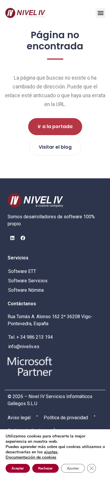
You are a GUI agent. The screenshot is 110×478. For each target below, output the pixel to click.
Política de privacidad (66, 417)
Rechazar (45, 468)
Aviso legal (19, 417)
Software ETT (22, 271)
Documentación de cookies (31, 457)
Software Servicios (28, 281)
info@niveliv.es (23, 346)
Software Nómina (26, 290)
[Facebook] (23, 238)
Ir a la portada (55, 126)
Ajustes (73, 468)
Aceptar (17, 468)
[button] (100, 13)
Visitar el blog (55, 147)
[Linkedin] (12, 238)
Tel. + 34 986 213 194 (30, 337)
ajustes (50, 452)
